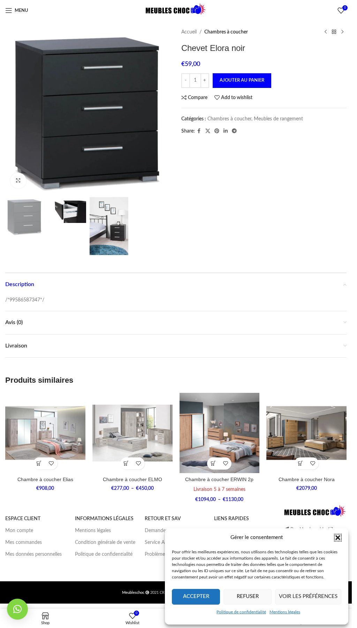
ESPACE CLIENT (22, 518)
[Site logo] (176, 10)
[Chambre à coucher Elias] (45, 433)
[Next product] (342, 32)
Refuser (248, 596)
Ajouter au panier (242, 80)
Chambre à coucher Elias (45, 479)
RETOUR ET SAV (163, 518)
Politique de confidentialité (241, 612)
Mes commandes (23, 542)
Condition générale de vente (105, 542)
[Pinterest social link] (216, 131)
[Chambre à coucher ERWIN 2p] (220, 433)
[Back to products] (334, 32)
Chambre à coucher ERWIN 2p (219, 479)
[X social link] (207, 131)
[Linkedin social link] (225, 131)
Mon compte (19, 530)
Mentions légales (284, 612)
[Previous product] (325, 32)
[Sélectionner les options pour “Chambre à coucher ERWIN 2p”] (213, 463)
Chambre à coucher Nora (307, 479)
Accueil (189, 32)
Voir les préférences (308, 596)
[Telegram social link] (234, 131)
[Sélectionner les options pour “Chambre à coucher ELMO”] (126, 463)
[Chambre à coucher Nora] (306, 433)
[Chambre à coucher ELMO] (132, 433)
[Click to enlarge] (18, 180)
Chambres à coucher (226, 32)
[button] (337, 537)
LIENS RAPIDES (231, 518)
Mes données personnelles (33, 554)
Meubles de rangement (278, 119)
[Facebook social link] (199, 131)
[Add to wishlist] (51, 463)
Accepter (196, 596)
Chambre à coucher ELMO (132, 479)
